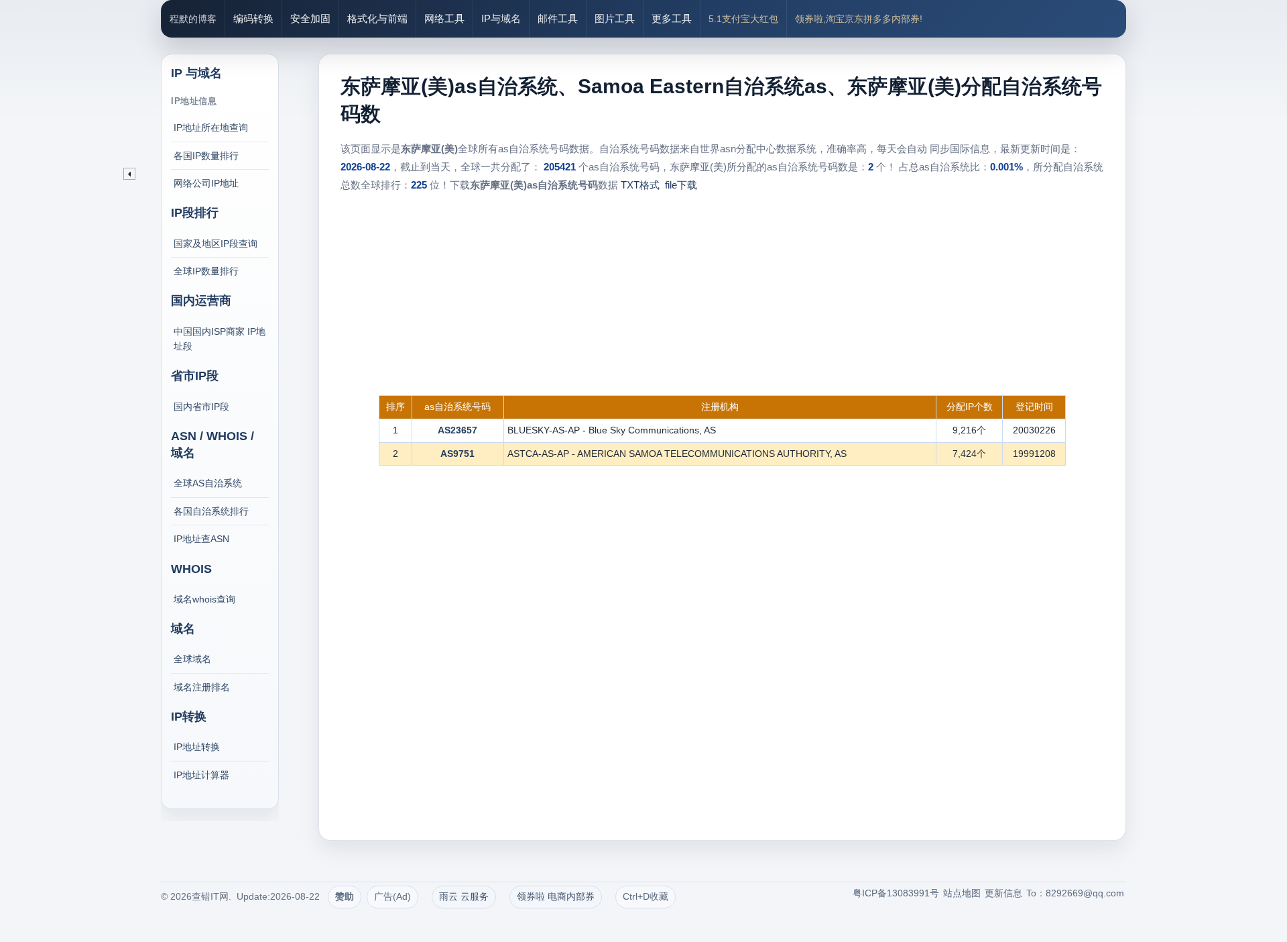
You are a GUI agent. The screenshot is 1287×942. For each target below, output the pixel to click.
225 (419, 185)
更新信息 (1003, 893)
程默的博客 (193, 18)
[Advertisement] (722, 294)
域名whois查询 (204, 599)
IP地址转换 (197, 746)
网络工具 (444, 18)
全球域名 (192, 658)
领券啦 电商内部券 (556, 896)
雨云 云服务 (464, 896)
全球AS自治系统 (208, 483)
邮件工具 (558, 18)
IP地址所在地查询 (211, 127)
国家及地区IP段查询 (215, 243)
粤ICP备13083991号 (896, 893)
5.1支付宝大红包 (743, 18)
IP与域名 (501, 18)
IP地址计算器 (201, 775)
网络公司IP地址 (206, 183)
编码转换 (253, 18)
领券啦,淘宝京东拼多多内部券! (858, 18)
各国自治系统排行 (211, 511)
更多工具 (672, 18)
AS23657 (457, 430)
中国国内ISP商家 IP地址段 (219, 339)
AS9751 (457, 453)
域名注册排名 (202, 687)
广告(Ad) (392, 896)
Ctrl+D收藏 (645, 896)
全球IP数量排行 (206, 271)
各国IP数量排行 (206, 155)
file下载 (681, 185)
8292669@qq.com (1085, 893)
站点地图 (962, 893)
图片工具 (615, 18)
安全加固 (310, 18)
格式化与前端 (377, 18)
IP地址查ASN (201, 538)
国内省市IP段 (201, 406)
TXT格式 (640, 185)
